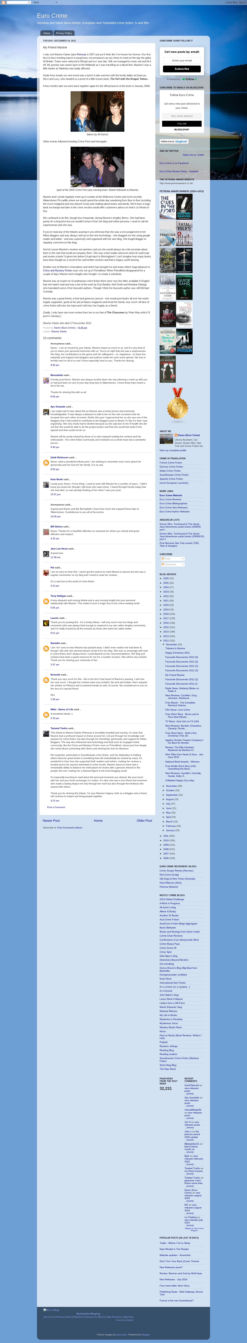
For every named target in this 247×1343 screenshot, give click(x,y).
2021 (166, 600)
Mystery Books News (171, 1027)
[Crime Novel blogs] (178, 423)
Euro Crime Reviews (170, 499)
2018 (166, 614)
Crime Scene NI (168, 948)
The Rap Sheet (168, 1069)
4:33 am (55, 538)
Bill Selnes (57, 526)
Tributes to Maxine (175, 648)
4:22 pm (55, 586)
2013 (166, 636)
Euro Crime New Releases (174, 507)
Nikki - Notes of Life (62, 709)
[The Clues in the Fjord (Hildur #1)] (168, 218)
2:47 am (55, 664)
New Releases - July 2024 (173, 1279)
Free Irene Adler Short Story (175, 1285)
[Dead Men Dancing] (184, 219)
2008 (166, 849)
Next (69, 1317)
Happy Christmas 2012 (177, 653)
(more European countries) (174, 483)
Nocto (163, 1031)
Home (47, 33)
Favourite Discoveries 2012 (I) (181, 684)
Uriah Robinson (60, 457)
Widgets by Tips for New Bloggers (194, 1229)
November (172, 786)
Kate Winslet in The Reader (174, 1249)
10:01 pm (56, 494)
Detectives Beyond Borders (174, 960)
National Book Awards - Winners (182, 761)
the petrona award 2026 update (192, 1134)
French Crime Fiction (171, 462)
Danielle (55, 643)
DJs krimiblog (167, 964)
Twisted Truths (59, 728)
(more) (190, 1093)
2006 (166, 858)
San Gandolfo (191, 1097)
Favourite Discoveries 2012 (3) (181, 670)
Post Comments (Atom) (69, 827)
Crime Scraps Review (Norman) (176, 870)
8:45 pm (55, 365)
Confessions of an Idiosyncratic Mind (179, 940)
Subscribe (182, 68)
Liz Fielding (190, 1217)
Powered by (173, 79)
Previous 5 (90, 1317)
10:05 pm (56, 516)
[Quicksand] (184, 299)
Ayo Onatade (58, 406)
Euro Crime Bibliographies (173, 503)
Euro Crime (52, 15)
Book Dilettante (168, 927)
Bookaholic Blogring (88, 1313)
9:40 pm (55, 447)
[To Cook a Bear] (168, 272)
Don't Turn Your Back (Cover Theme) (179, 1261)
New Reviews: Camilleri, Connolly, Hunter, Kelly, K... (183, 774)
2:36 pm (55, 699)
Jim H (187, 1122)
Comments (170, 564)
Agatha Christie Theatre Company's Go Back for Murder (184, 741)
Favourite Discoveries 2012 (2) (181, 679)
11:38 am (55, 557)
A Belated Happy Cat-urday (179, 780)
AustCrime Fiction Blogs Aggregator (178, 923)
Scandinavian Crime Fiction (174, 475)
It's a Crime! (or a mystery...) (175, 987)
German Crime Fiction (171, 466)
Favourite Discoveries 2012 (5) (181, 661)
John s (188, 1131)
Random (78, 1317)
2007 (166, 853)
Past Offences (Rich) (171, 883)
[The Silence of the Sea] (168, 353)
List (51, 1317)
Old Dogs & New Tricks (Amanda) (177, 879)
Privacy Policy (64, 33)
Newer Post (51, 820)
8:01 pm (55, 633)
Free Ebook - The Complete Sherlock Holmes (180, 704)
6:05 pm (55, 607)
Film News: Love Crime (177, 710)
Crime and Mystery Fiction (57, 270)
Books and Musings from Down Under (180, 931)
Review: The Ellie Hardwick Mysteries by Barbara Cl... (180, 748)
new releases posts (192, 1123)
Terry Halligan (58, 596)
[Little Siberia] (184, 272)
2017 (166, 618)
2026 (166, 578)
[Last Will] (168, 382)
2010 (166, 840)
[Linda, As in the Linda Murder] (184, 353)
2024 (166, 587)
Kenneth (55, 674)
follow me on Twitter (193, 155)
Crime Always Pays (170, 944)
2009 (166, 845)
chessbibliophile (192, 1110)
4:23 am (55, 800)
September (172, 795)
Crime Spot (166, 952)
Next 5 (101, 1317)
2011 (166, 836)
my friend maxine (193, 1171)
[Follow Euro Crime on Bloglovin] (174, 143)
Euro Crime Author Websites (175, 511)
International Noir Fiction (173, 983)
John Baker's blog (169, 995)
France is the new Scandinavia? (177, 1300)
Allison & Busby (168, 911)
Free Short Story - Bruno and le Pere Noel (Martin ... (182, 715)
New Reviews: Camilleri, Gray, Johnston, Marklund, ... (181, 696)
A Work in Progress (170, 903)
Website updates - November (175, 1255)
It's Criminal (166, 991)
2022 (166, 596)
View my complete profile (173, 450)
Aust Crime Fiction (169, 919)
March (169, 821)
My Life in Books (168, 1015)
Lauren (55, 618)
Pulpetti (164, 1042)
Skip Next (128, 1317)
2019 (166, 609)
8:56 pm (55, 396)
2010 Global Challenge (172, 899)
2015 (166, 627)
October (170, 790)
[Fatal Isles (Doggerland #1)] (184, 245)
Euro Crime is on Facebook (174, 163)
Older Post (144, 820)
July (168, 803)
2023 (166, 591)
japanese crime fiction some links (193, 1181)
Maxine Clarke (59, 331)
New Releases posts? (171, 1267)
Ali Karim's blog (168, 907)
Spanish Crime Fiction (171, 479)
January (170, 830)
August (170, 799)
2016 (166, 623)
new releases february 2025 (193, 1159)
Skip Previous (114, 1317)
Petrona (81, 54)
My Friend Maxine (174, 675)
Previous (60, 1317)
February (171, 826)
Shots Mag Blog (168, 1065)
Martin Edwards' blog (171, 1007)
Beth (186, 1156)
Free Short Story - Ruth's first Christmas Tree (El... (180, 734)
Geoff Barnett (191, 1085)
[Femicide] (168, 245)
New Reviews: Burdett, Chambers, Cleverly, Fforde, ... (183, 727)
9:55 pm (55, 469)
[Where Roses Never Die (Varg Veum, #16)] (168, 326)
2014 (166, 631)
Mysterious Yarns (169, 1023)
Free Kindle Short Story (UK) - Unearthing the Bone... (181, 767)
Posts (167, 558)
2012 (166, 640)
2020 (166, 605)
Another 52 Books (169, 915)
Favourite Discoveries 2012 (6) (181, 657)
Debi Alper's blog (168, 956)
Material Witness (168, 1011)
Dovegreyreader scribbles (173, 974)
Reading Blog (167, 1050)
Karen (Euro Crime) (189, 435)
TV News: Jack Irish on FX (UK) (182, 721)
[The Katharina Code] (168, 299)
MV (186, 1205)
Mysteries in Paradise (171, 1019)
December (172, 644)
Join (45, 1317)
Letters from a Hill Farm (172, 1003)
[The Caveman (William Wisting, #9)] (184, 326)
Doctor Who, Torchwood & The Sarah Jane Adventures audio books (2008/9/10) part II (182, 536)
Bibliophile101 (191, 1144)
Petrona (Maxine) (169, 887)
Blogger (146, 1334)
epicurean (121, 1334)
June (169, 808)
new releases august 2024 (192, 1195)
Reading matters (168, 1054)
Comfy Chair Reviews (171, 936)
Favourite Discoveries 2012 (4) (181, 666)
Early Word (165, 979)
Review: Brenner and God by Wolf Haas (181, 1273)
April (168, 817)
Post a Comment (56, 807)
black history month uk (191, 1148)
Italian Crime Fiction (170, 471)
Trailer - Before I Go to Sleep (175, 1243)
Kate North (57, 479)
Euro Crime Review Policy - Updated (179, 171)
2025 (166, 583)
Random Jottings (169, 1046)
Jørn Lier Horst (59, 548)
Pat (52, 567)
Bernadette (57, 375)
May (168, 812)
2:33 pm (55, 718)
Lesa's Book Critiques (171, 999)
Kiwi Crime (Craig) (169, 874)
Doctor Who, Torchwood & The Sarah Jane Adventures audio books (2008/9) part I (180, 527)
